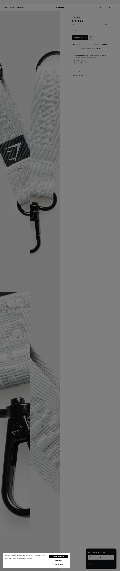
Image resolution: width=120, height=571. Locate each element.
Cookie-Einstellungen (58, 564)
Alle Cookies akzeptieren (58, 556)
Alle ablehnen (58, 560)
